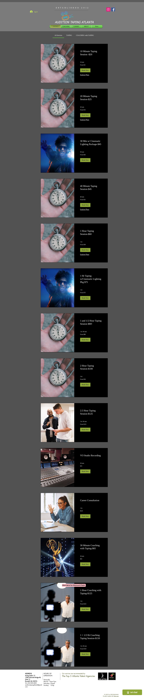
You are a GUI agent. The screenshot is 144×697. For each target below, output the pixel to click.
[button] (85, 70)
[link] (58, 35)
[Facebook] (113, 9)
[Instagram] (108, 9)
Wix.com (116, 696)
